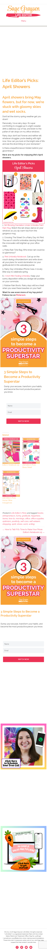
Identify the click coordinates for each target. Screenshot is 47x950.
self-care (24, 521)
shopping (6, 524)
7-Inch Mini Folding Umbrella (17, 276)
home (5, 518)
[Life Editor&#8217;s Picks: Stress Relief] (31, 451)
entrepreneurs (8, 516)
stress (19, 524)
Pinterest (20, 295)
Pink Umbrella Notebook (15, 256)
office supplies (37, 518)
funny (18, 516)
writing (31, 524)
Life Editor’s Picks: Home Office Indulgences (9, 500)
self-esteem (34, 521)
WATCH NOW (23, 421)
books (40, 513)
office (27, 518)
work (25, 524)
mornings (20, 518)
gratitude (26, 516)
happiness (35, 516)
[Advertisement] (23, 50)
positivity (15, 521)
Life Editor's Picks (18, 513)
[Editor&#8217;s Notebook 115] (11, 451)
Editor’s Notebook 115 (10, 465)
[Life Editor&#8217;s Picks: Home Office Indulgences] (11, 483)
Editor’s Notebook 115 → (34, 532)
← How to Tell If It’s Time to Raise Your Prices (22, 529)
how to (12, 518)
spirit (14, 524)
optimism (6, 521)
